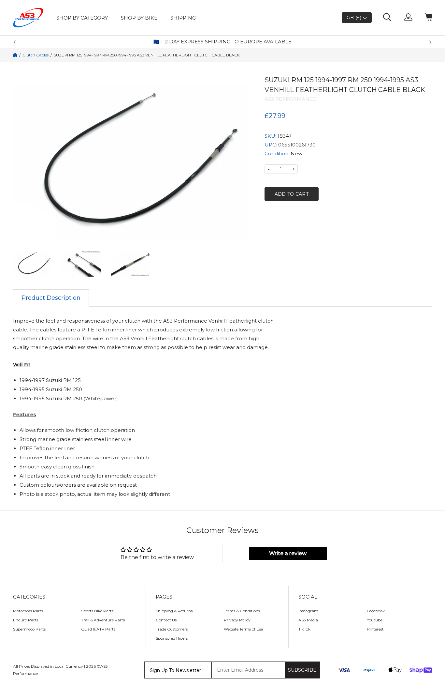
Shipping (183, 18)
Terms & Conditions (242, 610)
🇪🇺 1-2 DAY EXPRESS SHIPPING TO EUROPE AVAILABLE (222, 42)
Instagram (308, 610)
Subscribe (302, 670)
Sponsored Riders (172, 638)
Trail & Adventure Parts (103, 619)
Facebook (376, 610)
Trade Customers (172, 629)
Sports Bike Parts (97, 610)
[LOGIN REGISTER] (408, 17)
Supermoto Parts (29, 629)
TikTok (304, 629)
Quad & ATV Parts (98, 629)
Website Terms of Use (243, 629)
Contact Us (166, 619)
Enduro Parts (25, 619)
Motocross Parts (28, 610)
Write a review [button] (288, 553)
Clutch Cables (35, 55)
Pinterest (375, 629)
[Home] (15, 55)
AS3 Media (308, 619)
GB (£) (355, 18)
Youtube (374, 619)
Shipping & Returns (174, 610)
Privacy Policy (237, 619)
